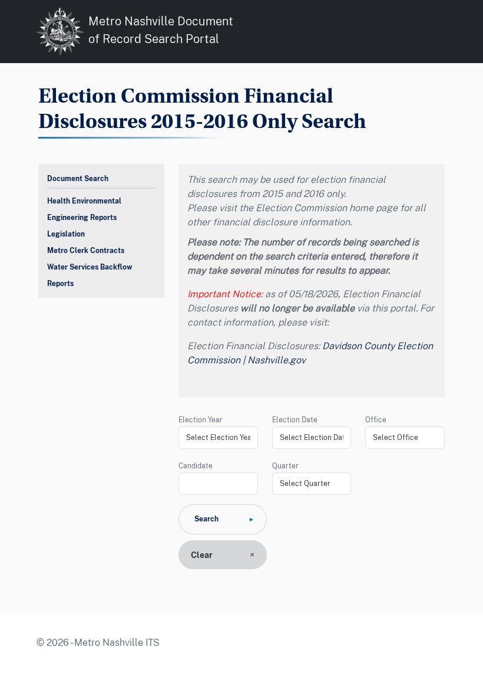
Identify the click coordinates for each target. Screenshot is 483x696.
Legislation (66, 234)
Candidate (195, 466)
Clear (202, 555)
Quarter (285, 466)
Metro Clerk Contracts (85, 251)
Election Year (200, 420)
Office (375, 420)
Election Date (294, 420)
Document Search (77, 179)
